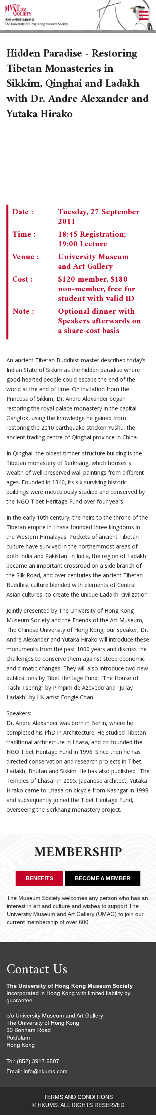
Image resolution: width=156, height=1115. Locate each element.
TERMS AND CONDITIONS (78, 1097)
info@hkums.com (46, 1071)
